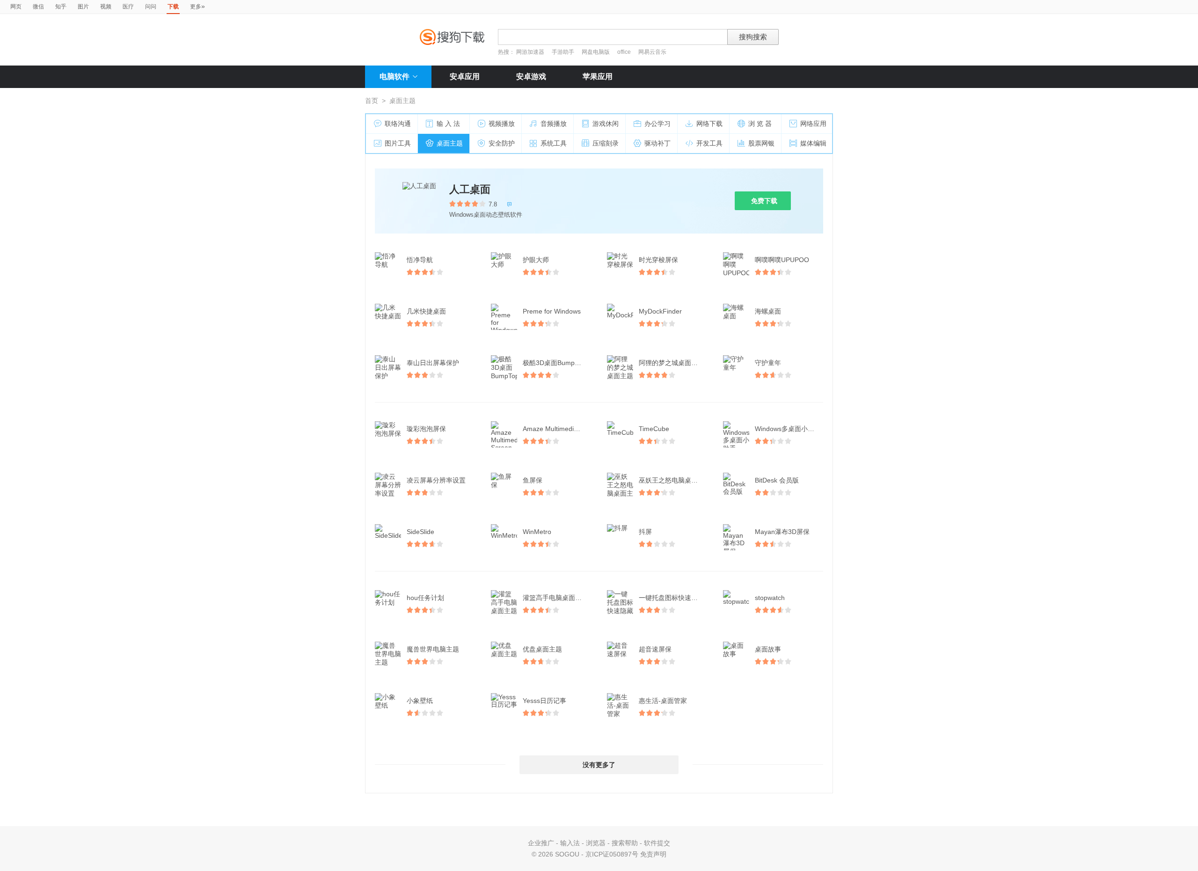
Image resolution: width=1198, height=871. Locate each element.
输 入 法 (448, 123)
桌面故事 (768, 649)
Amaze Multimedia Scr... (558, 428)
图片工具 (398, 143)
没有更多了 (599, 765)
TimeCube (654, 428)
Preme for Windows (552, 311)
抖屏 (645, 531)
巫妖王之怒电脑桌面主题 (674, 480)
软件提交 (657, 843)
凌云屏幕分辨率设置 (436, 480)
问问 (150, 6)
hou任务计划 (425, 597)
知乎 (60, 6)
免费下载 (764, 201)
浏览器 (596, 843)
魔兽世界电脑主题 (433, 649)
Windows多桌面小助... (787, 428)
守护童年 (768, 362)
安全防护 (502, 143)
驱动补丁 (657, 143)
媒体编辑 (813, 143)
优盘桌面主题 (542, 649)
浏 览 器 (760, 123)
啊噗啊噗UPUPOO (782, 259)
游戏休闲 (605, 123)
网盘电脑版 (596, 52)
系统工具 (554, 143)
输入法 (570, 843)
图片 (83, 6)
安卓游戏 (531, 77)
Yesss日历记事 (544, 700)
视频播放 (502, 123)
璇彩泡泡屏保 (426, 428)
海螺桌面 (768, 311)
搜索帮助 (625, 843)
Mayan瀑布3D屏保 (782, 531)
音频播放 (554, 123)
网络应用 (813, 123)
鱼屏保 (532, 480)
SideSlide (420, 531)
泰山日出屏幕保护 (433, 362)
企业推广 (541, 843)
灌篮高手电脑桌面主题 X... (558, 597)
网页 (16, 6)
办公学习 (657, 123)
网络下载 (709, 123)
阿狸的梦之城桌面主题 (671, 362)
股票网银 (761, 143)
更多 (197, 6)
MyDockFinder (660, 311)
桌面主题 (450, 143)
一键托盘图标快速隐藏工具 (674, 597)
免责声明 (653, 854)
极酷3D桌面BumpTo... (555, 362)
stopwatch (770, 597)
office (624, 52)
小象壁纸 (420, 700)
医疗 (128, 6)
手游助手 (564, 52)
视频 (105, 6)
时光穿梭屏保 (658, 259)
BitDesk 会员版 (777, 480)
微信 (38, 6)
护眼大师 (536, 259)
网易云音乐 (652, 52)
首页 (371, 100)
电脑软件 (394, 77)
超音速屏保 (655, 649)
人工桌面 (469, 189)
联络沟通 (398, 123)
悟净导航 (420, 259)
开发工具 (709, 143)
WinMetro (537, 531)
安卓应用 (465, 77)
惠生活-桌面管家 (663, 700)
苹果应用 (598, 77)
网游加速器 (530, 52)
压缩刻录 (605, 143)
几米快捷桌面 (426, 311)
